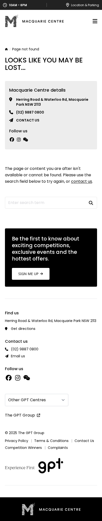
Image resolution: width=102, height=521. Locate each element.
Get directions (23, 328)
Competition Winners (23, 447)
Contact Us (84, 440)
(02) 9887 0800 (30, 112)
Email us (18, 356)
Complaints (58, 447)
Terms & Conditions (51, 440)
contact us (81, 181)
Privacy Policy (16, 440)
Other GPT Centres (27, 400)
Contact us (27, 120)
